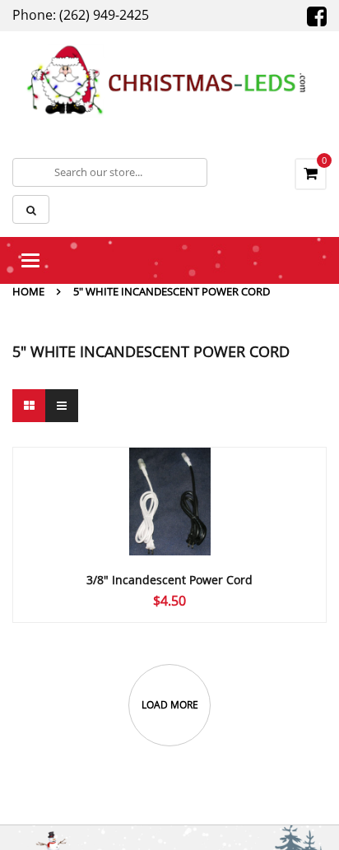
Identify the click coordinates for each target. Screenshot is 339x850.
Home (28, 291)
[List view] (61, 405)
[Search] (30, 209)
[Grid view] (28, 405)
